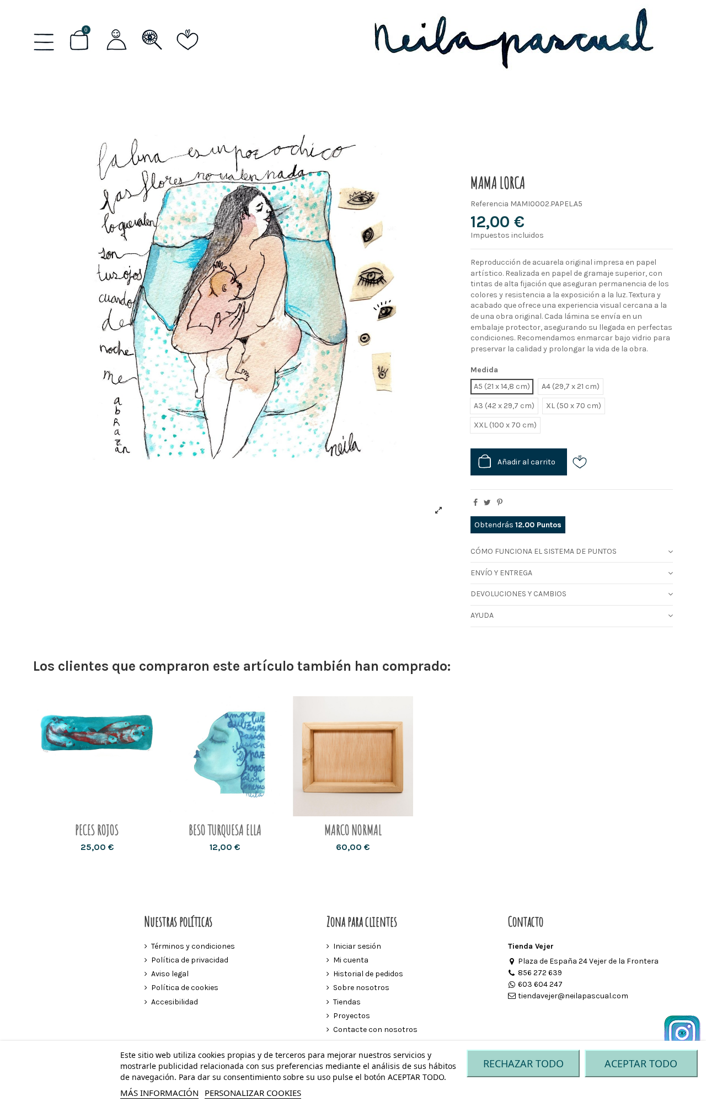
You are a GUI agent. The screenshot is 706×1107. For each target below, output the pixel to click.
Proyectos (351, 1015)
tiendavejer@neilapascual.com (573, 996)
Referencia (489, 203)
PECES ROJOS (97, 829)
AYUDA (482, 615)
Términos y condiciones (193, 946)
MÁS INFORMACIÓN (159, 1092)
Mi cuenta (350, 960)
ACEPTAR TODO (641, 1063)
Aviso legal (170, 973)
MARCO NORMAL (353, 829)
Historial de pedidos (368, 973)
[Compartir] (475, 502)
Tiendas (347, 1002)
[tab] (571, 552)
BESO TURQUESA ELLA (225, 829)
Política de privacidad (189, 960)
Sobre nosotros (361, 987)
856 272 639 (540, 972)
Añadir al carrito (526, 462)
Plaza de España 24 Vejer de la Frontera (588, 961)
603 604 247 (540, 984)
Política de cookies (184, 987)
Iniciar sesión (357, 946)
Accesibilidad (174, 1002)
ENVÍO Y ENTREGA (501, 572)
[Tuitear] (487, 502)
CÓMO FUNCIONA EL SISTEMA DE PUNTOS (543, 551)
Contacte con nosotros (375, 1029)
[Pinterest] (499, 502)
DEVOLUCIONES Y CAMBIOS (518, 593)
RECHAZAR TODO (523, 1063)
